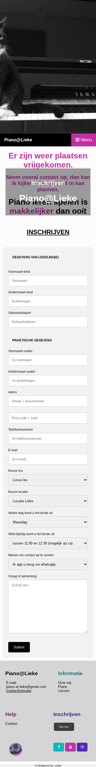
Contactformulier (18, 691)
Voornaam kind (19, 272)
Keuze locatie (18, 492)
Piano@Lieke (18, 139)
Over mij (64, 683)
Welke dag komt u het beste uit (30, 513)
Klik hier (64, 726)
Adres (12, 392)
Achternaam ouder (21, 371)
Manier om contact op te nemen (31, 555)
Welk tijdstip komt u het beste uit (31, 534)
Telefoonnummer (20, 429)
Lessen (63, 691)
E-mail (13, 450)
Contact (11, 724)
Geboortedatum (19, 313)
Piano (62, 687)
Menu (85, 139)
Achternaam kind (20, 292)
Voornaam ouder (20, 351)
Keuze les (15, 471)
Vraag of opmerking (22, 576)
